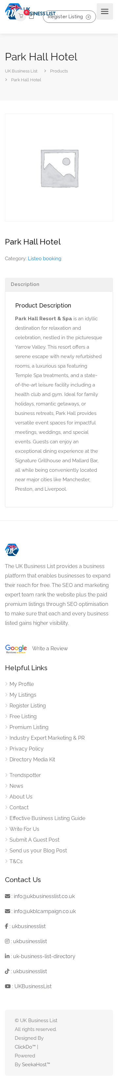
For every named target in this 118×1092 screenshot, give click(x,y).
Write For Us (24, 829)
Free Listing (23, 716)
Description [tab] (25, 284)
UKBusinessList (32, 986)
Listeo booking (44, 258)
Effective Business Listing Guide (47, 818)
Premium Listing (29, 727)
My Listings (23, 695)
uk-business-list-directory (44, 956)
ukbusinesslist (29, 926)
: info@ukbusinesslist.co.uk (42, 896)
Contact (19, 807)
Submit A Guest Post (34, 840)
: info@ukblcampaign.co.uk (43, 911)
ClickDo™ (25, 1047)
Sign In (31, 15)
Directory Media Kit (32, 759)
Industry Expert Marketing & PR (47, 738)
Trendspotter (25, 775)
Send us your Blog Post (38, 850)
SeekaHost (34, 1065)
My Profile (22, 684)
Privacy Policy (27, 749)
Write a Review (47, 648)
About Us (21, 797)
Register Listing (65, 16)
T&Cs (16, 861)
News (16, 786)
